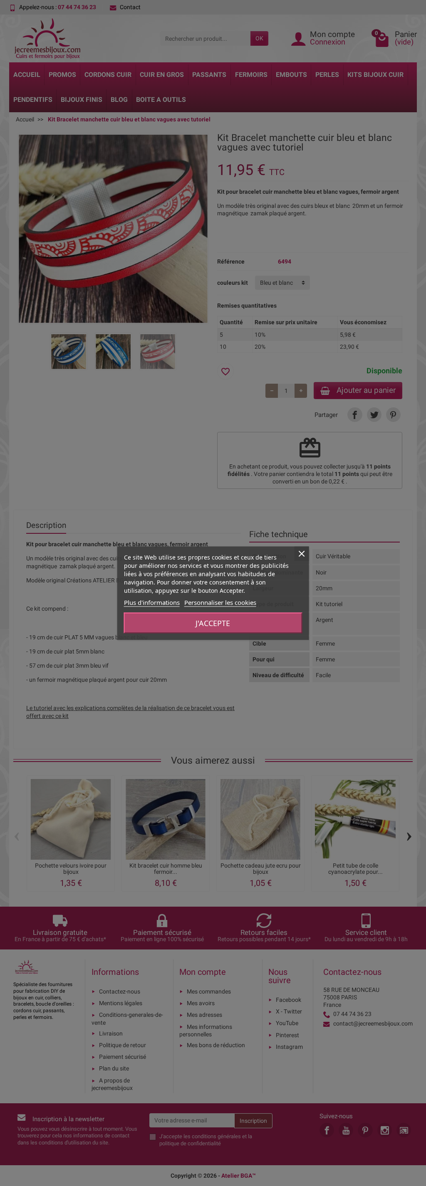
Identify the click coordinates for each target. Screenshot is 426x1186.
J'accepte (213, 623)
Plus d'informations (152, 602)
